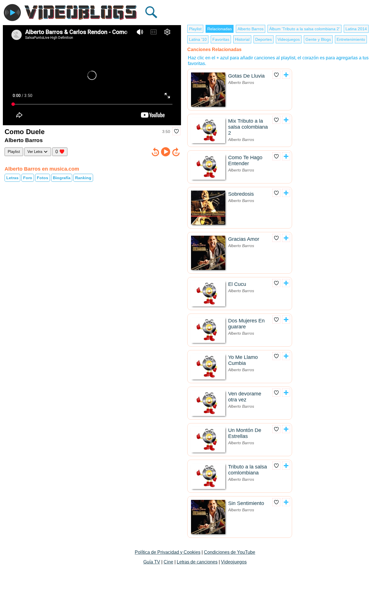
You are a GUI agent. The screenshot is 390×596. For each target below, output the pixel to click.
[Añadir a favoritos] (176, 131)
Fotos (42, 177)
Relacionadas (219, 29)
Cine (168, 561)
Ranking (83, 177)
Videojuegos (289, 39)
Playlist (14, 151)
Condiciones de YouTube (229, 552)
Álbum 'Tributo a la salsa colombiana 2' (304, 29)
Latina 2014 (356, 29)
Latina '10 (198, 39)
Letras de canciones (197, 561)
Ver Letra (35, 151)
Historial (242, 39)
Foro (27, 177)
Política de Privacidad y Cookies (167, 552)
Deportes (263, 39)
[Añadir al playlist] (286, 75)
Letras (12, 177)
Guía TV (151, 561)
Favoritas (220, 39)
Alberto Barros (251, 29)
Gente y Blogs (318, 39)
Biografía (62, 177)
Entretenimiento (351, 39)
